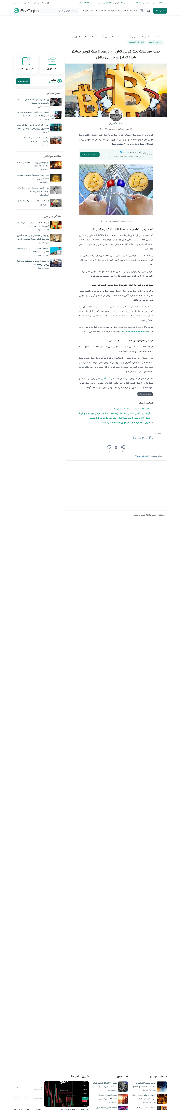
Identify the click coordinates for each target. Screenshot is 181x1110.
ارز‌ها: (165, 3)
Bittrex (144, 331)
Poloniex (135, 331)
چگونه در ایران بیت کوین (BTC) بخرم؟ (33, 200)
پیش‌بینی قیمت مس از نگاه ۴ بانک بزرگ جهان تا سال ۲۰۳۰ (33, 139)
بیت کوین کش (141, 437)
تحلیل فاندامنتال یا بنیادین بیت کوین (132, 409)
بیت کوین (156, 437)
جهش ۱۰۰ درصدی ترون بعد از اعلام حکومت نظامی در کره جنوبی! (119, 418)
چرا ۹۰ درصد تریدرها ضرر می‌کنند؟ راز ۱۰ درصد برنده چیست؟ (33, 101)
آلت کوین (105, 378)
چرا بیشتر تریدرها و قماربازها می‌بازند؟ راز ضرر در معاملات (33, 263)
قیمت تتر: (93, 3)
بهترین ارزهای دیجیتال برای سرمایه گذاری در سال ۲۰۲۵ (33, 250)
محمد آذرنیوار (116, 123)
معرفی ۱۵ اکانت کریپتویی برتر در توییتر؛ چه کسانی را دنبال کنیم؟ (33, 114)
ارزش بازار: (115, 3)
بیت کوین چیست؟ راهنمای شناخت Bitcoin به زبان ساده (33, 177)
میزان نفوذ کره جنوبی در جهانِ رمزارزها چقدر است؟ (126, 423)
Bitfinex (126, 331)
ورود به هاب (23, 81)
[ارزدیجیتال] (27, 11)
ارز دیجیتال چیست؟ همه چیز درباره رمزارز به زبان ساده (33, 164)
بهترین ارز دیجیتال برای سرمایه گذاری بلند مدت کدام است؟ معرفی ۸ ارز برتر (33, 237)
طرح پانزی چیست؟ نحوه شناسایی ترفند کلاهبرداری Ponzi (33, 190)
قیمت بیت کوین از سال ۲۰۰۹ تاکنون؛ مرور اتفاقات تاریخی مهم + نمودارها (114, 413)
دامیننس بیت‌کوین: (149, 3)
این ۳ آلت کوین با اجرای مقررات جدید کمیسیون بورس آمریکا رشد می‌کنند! (33, 127)
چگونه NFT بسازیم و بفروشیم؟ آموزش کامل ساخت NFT (33, 224)
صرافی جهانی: (128, 3)
